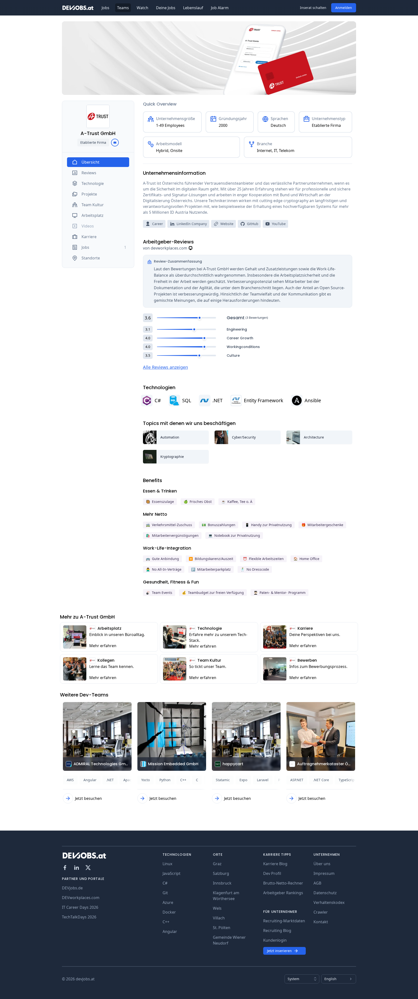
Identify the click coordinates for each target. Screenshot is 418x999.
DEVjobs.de (72, 888)
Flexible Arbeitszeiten (263, 558)
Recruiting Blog (277, 930)
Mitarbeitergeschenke (322, 524)
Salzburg (221, 873)
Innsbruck (222, 883)
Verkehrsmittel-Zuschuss (169, 524)
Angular (170, 931)
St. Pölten (221, 927)
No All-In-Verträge (163, 569)
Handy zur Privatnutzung (268, 524)
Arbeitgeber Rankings (283, 892)
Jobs (105, 7)
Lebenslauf (193, 7)
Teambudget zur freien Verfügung (213, 592)
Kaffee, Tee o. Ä (236, 501)
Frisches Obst (198, 501)
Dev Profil (272, 873)
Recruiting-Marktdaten (284, 920)
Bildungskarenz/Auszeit (211, 558)
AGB (317, 883)
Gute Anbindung (162, 558)
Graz (217, 863)
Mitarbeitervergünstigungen (172, 535)
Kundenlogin (275, 940)
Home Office (306, 558)
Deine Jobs (165, 7)
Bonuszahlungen (218, 524)
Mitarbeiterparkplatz (211, 569)
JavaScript (171, 873)
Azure (168, 902)
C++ (166, 921)
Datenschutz (325, 892)
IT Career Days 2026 (80, 907)
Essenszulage (160, 501)
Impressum (324, 873)
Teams (123, 7)
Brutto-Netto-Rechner (283, 883)
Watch (142, 7)
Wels (217, 908)
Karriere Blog (275, 863)
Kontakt (321, 921)
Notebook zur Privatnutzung (234, 535)
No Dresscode (254, 569)
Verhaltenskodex (329, 902)
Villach (219, 918)
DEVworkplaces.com (80, 897)
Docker (169, 912)
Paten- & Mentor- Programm (280, 592)
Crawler (321, 912)
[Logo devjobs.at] (78, 7)
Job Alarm (220, 7)
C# (165, 883)
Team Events (159, 592)
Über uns (322, 863)
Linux (167, 863)
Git (165, 892)
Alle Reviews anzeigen (165, 367)
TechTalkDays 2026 (79, 917)
